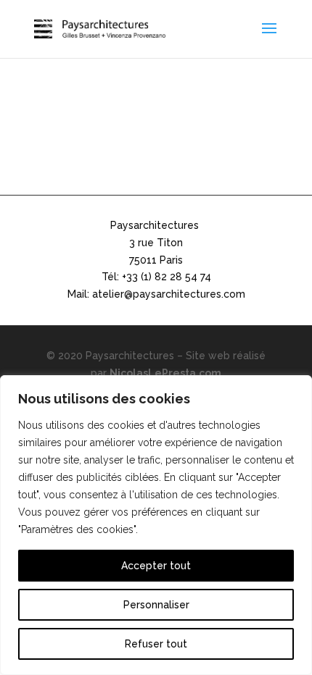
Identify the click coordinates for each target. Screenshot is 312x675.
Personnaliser (156, 605)
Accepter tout (156, 565)
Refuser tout (156, 644)
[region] (156, 525)
